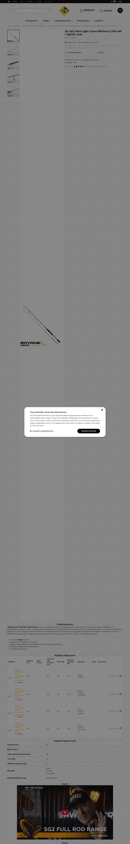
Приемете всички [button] (88, 431)
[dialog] (65, 422)
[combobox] (102, 410)
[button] (41, 431)
